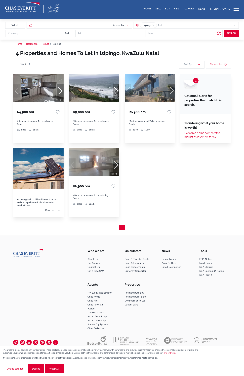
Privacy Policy (169, 353)
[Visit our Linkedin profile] (22, 342)
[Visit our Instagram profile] (29, 342)
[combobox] (170, 25)
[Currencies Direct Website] (205, 340)
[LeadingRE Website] (151, 340)
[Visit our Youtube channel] (42, 342)
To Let (45, 44)
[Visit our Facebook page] (15, 342)
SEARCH (231, 33)
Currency (13, 33)
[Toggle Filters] (219, 33)
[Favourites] (58, 112)
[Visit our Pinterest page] (49, 342)
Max (150, 33)
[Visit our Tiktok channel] (55, 342)
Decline (36, 368)
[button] (153, 25)
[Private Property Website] (175, 340)
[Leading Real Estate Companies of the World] (54, 8)
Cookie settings (15, 368)
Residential (32, 44)
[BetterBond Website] (97, 340)
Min (80, 33)
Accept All (54, 368)
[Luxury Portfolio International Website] (126, 340)
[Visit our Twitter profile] (35, 342)
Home (19, 44)
